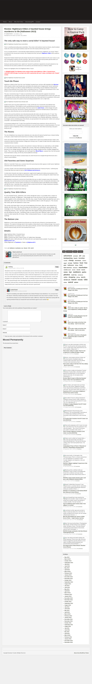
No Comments (78, 394)
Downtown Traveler (45, 9)
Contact (38, 21)
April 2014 (67, 569)
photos (67, 275)
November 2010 (69, 642)
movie (73, 269)
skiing (78, 277)
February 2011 (68, 637)
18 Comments (78, 407)
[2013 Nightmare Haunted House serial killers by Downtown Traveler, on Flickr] (16, 44)
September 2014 (69, 562)
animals (75, 256)
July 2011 (67, 628)
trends (80, 280)
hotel (80, 265)
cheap (71, 260)
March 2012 (68, 614)
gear (65, 265)
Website (5, 332)
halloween (23, 35)
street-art (67, 280)
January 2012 (68, 617)
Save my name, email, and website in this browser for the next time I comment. (24, 336)
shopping (72, 277)
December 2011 (69, 619)
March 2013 (68, 592)
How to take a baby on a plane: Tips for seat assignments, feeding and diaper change (75, 309)
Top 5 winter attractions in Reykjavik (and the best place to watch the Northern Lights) (74, 336)
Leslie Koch (9, 33)
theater (25, 248)
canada (65, 260)
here (17, 343)
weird (32, 248)
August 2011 (68, 626)
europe (70, 263)
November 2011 (69, 621)
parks (84, 272)
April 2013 (67, 591)
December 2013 (69, 576)
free (85, 263)
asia (83, 256)
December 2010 (69, 640)
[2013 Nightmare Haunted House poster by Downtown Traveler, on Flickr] (14, 77)
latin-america (68, 267)
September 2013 (69, 582)
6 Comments (77, 366)
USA (29, 248)
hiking (76, 265)
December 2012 (69, 598)
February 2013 (68, 594)
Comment (5, 321)
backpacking (68, 258)
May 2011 (67, 631)
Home (5, 21)
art (8, 248)
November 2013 (69, 578)
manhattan (18, 248)
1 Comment (76, 353)
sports (83, 277)
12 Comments (79, 534)
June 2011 (67, 630)
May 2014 (67, 568)
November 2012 (69, 599)
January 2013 (68, 596)
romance (80, 275)
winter (76, 282)
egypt (65, 263)
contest (84, 260)
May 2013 (67, 589)
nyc (22, 248)
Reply (57, 267)
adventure (68, 256)
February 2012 (68, 615)
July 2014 (67, 564)
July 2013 (67, 585)
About (10, 21)
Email (4, 329)
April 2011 (67, 633)
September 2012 (69, 603)
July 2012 (67, 607)
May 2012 (67, 610)
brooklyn (82, 258)
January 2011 (68, 638)
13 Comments (77, 466)
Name (4, 325)
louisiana (75, 267)
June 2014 (67, 566)
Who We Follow (18, 21)
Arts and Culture (15, 35)
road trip (74, 275)
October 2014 (68, 560)
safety (65, 277)
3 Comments (78, 381)
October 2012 (68, 601)
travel (74, 280)
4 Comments (78, 434)
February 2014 (68, 573)
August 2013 (68, 583)
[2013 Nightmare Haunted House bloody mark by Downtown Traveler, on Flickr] (16, 101)
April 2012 (67, 612)
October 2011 (68, 623)
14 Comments (79, 506)
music (83, 269)
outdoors (77, 272)
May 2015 (67, 557)
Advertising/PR (29, 21)
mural (78, 269)
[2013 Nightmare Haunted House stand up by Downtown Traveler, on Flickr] (15, 188)
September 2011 (69, 624)
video (65, 282)
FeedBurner (79, 137)
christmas (78, 260)
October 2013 (68, 580)
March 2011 (67, 635)
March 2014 (68, 571)
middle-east (67, 269)
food (81, 263)
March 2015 (68, 559)
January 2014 (68, 575)
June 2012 (67, 608)
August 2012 (68, 605)
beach (75, 258)
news (66, 272)
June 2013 (67, 587)
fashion (76, 263)
